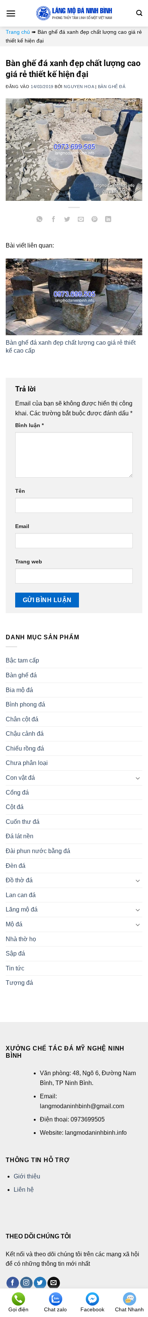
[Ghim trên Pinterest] (94, 220)
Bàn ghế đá (112, 86)
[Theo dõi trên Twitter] (40, 1283)
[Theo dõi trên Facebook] (12, 1283)
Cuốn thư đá (22, 822)
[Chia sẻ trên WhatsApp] (39, 220)
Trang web (28, 561)
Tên (20, 491)
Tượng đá (19, 982)
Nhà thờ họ (21, 939)
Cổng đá (17, 792)
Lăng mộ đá (22, 909)
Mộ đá (14, 924)
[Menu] (11, 13)
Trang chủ (18, 32)
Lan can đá (21, 895)
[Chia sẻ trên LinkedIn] (108, 220)
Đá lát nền (19, 836)
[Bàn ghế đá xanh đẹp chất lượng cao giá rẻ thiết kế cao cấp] (74, 297)
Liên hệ (24, 1189)
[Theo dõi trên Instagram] (26, 1283)
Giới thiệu (27, 1176)
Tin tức (15, 968)
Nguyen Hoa (79, 86)
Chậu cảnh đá (25, 733)
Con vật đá (20, 777)
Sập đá (15, 953)
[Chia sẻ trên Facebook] (53, 220)
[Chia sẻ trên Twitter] (67, 220)
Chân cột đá (22, 719)
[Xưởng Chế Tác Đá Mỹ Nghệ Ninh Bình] (74, 13)
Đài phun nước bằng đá (38, 851)
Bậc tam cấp (22, 660)
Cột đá (15, 807)
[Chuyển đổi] (137, 777)
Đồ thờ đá (19, 880)
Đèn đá (15, 866)
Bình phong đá (25, 704)
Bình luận (29, 425)
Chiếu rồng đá (25, 748)
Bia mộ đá (19, 690)
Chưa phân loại (27, 763)
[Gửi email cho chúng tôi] (53, 1283)
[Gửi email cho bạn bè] (81, 220)
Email (22, 526)
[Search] (139, 13)
